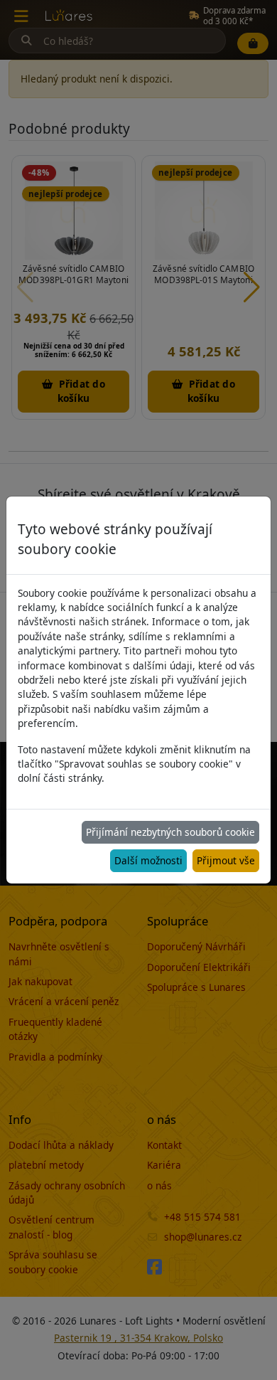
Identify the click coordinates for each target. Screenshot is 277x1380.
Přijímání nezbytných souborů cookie (170, 832)
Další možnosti (148, 860)
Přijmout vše (226, 860)
